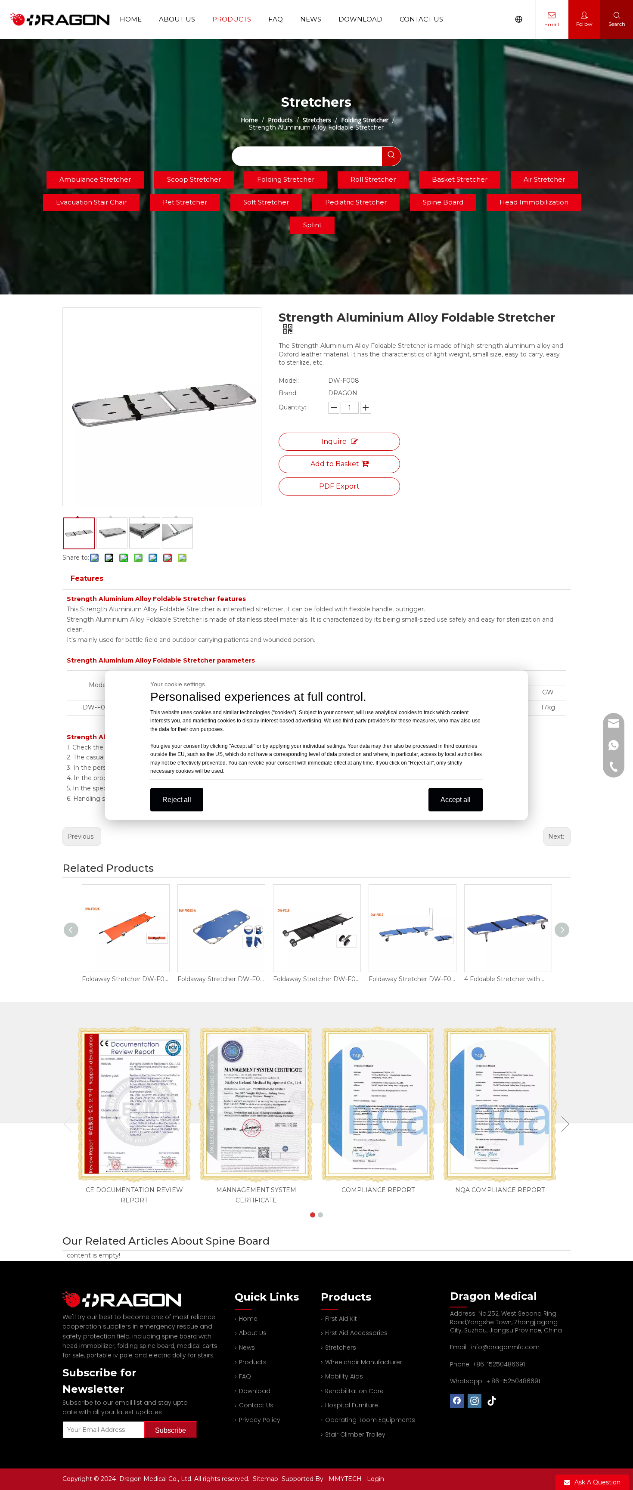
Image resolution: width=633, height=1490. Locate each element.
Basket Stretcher (459, 179)
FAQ (275, 19)
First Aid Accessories (356, 1333)
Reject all (176, 799)
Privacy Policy (259, 1420)
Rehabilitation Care (354, 1391)
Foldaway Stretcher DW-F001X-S (507, 979)
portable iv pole (110, 1355)
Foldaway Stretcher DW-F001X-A (125, 979)
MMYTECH (345, 1479)
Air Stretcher (544, 179)
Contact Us (421, 19)
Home (131, 19)
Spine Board (443, 202)
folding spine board (145, 1346)
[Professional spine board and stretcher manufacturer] (127, 1299)
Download (360, 19)
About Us (177, 19)
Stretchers (340, 1347)
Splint (312, 225)
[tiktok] (492, 1401)
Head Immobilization (534, 202)
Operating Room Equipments (370, 1420)
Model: (289, 380)
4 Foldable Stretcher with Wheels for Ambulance (412, 979)
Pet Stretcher (185, 202)
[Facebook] (457, 1401)
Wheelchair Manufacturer (363, 1362)
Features (87, 578)
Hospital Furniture (351, 1405)
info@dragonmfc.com (505, 1347)
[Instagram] (474, 1401)
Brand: (288, 393)
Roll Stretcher (373, 179)
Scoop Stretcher (194, 179)
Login (375, 1479)
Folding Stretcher (285, 179)
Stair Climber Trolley (355, 1434)
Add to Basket (334, 464)
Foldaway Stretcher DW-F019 (220, 979)
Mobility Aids (344, 1376)
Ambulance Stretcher (95, 179)
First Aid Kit (341, 1318)
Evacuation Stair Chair (91, 202)
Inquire (334, 441)
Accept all (456, 799)
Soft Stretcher (266, 202)
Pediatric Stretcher (356, 202)
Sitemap (266, 1479)
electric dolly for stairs (181, 1355)
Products (231, 19)
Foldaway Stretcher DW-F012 (316, 979)
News (310, 19)
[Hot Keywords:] (391, 156)
